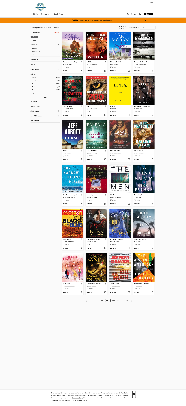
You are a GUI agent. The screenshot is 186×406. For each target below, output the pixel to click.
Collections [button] (45, 14)
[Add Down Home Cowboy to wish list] (81, 71)
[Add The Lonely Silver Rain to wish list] (152, 71)
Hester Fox (139, 109)
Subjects (34, 14)
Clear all (56, 33)
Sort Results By (134, 28)
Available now (36, 51)
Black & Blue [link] (67, 239)
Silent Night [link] (90, 195)
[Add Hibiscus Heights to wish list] (129, 71)
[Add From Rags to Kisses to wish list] (129, 248)
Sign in (148, 14)
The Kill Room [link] (114, 283)
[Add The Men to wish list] (129, 204)
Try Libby (75, 20)
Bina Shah (138, 242)
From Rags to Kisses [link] (116, 239)
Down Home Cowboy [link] (70, 62)
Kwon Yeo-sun (116, 109)
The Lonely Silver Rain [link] (141, 62)
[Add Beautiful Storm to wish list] (105, 159)
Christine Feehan (92, 64)
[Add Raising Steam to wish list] (152, 159)
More (45, 97)
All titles (34, 48)
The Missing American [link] (141, 283)
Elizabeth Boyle (92, 242)
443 (113, 300)
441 (102, 300)
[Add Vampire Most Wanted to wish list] (105, 292)
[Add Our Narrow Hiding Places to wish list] (81, 204)
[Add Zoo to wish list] (105, 115)
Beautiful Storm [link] (92, 151)
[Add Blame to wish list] (81, 159)
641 (127, 300)
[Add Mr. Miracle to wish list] (81, 292)
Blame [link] (65, 151)
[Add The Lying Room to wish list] (152, 204)
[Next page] (132, 300)
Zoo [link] (88, 106)
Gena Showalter (116, 153)
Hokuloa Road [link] (67, 106)
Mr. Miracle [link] (66, 283)
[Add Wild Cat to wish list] (105, 71)
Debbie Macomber (69, 286)
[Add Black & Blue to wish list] (81, 248)
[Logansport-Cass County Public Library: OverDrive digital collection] (40, 7)
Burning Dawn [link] (115, 151)
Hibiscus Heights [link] (115, 62)
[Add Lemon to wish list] (129, 115)
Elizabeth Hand (69, 109)
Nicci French (139, 197)
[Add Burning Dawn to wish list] (129, 159)
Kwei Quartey (139, 286)
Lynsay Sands (92, 286)
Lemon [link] (112, 106)
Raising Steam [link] (138, 151)
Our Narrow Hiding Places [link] (71, 195)
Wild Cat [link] (89, 62)
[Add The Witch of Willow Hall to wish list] (152, 115)
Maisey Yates (68, 64)
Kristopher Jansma (70, 197)
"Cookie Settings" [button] (77, 398)
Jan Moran (115, 64)
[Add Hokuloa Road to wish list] (81, 115)
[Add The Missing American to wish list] (152, 292)
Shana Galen (115, 242)
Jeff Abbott (68, 153)
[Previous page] (86, 300)
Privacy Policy (100, 393)
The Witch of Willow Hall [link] (142, 106)
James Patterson (92, 109)
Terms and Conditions (85, 393)
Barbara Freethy (92, 153)
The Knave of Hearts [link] (93, 239)
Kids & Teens (58, 14)
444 (118, 300)
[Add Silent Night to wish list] (105, 204)
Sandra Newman (116, 197)
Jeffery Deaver (116, 286)
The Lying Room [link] (139, 195)
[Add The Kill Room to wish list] (129, 292)
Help (151, 2)
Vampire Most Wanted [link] (94, 283)
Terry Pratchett (139, 153)
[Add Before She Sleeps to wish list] (152, 248)
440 (97, 300)
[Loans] (140, 14)
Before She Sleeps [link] (140, 239)
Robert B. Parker (92, 197)
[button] (131, 14)
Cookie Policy (82, 400)
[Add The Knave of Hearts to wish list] (105, 248)
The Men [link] (113, 195)
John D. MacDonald (141, 64)
